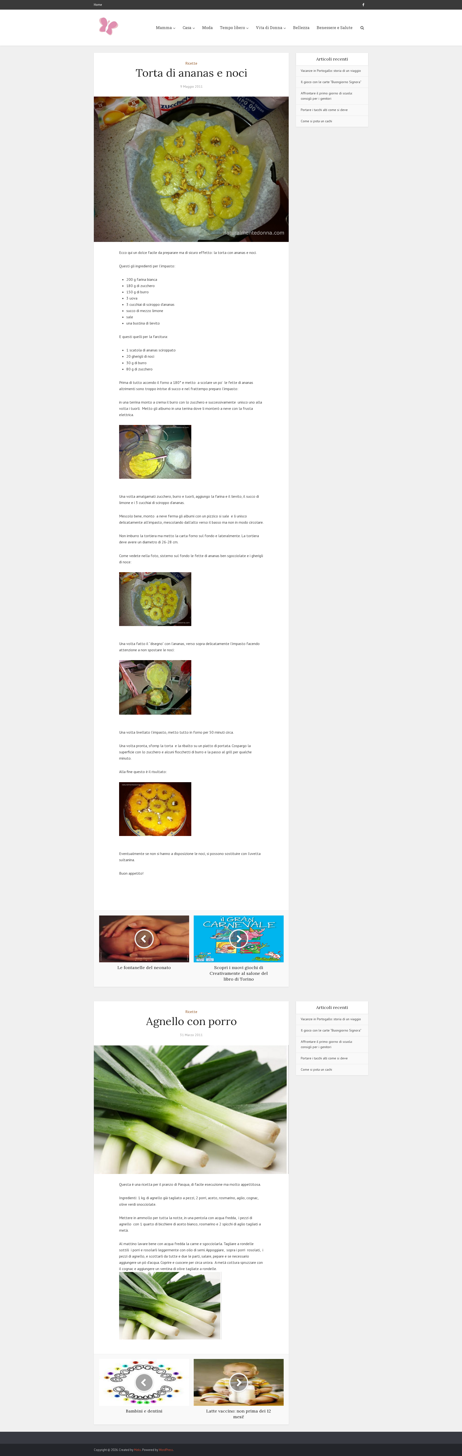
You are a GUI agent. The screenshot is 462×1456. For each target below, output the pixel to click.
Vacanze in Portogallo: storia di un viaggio (331, 70)
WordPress (166, 1450)
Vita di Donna (269, 27)
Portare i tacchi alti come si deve (324, 110)
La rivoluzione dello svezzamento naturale (226, 1435)
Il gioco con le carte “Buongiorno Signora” (331, 82)
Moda (207, 27)
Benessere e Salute (335, 27)
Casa (187, 27)
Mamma (164, 27)
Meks (137, 1450)
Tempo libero (232, 27)
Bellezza (301, 27)
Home (98, 5)
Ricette (191, 63)
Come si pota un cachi (316, 121)
